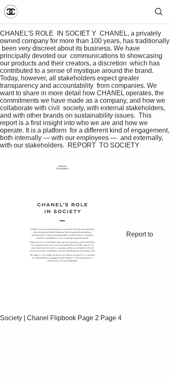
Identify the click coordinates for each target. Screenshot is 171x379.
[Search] (158, 11)
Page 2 (88, 317)
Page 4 (111, 317)
